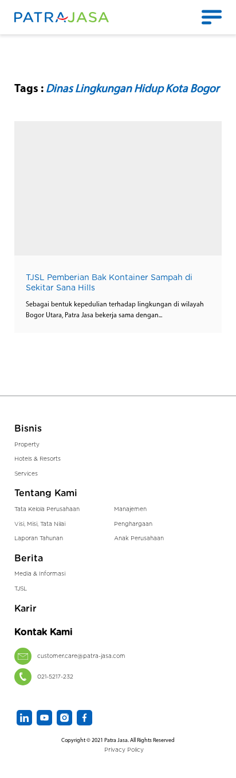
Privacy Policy (124, 750)
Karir (25, 608)
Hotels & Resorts (37, 459)
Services (26, 474)
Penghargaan (133, 524)
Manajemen (130, 509)
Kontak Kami (43, 632)
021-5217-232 (55, 677)
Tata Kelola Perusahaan (47, 509)
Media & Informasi (39, 574)
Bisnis (28, 428)
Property (27, 445)
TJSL (20, 589)
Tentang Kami (45, 493)
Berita (28, 558)
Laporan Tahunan (38, 538)
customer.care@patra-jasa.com (81, 656)
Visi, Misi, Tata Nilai (39, 524)
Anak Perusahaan (139, 538)
